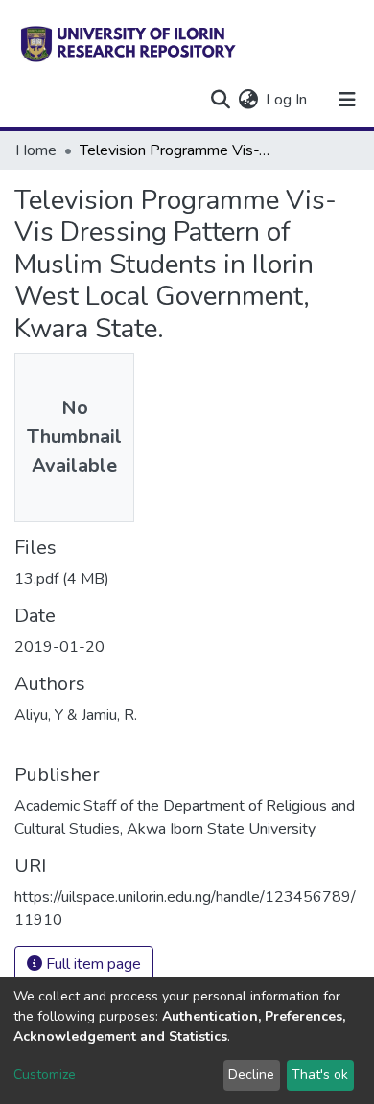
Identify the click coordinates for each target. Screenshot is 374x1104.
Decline (251, 1075)
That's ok (320, 1075)
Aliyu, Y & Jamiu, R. (75, 714)
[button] (248, 99)
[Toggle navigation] (347, 99)
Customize (44, 1075)
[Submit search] (220, 99)
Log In (287, 99)
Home (36, 150)
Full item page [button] (91, 964)
